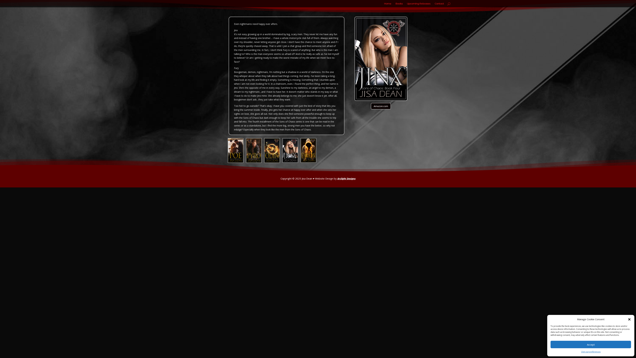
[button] (629, 319)
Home (387, 3)
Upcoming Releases (418, 3)
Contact (439, 3)
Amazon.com (381, 106)
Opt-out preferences (591, 351)
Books (399, 3)
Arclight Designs (346, 178)
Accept (591, 344)
